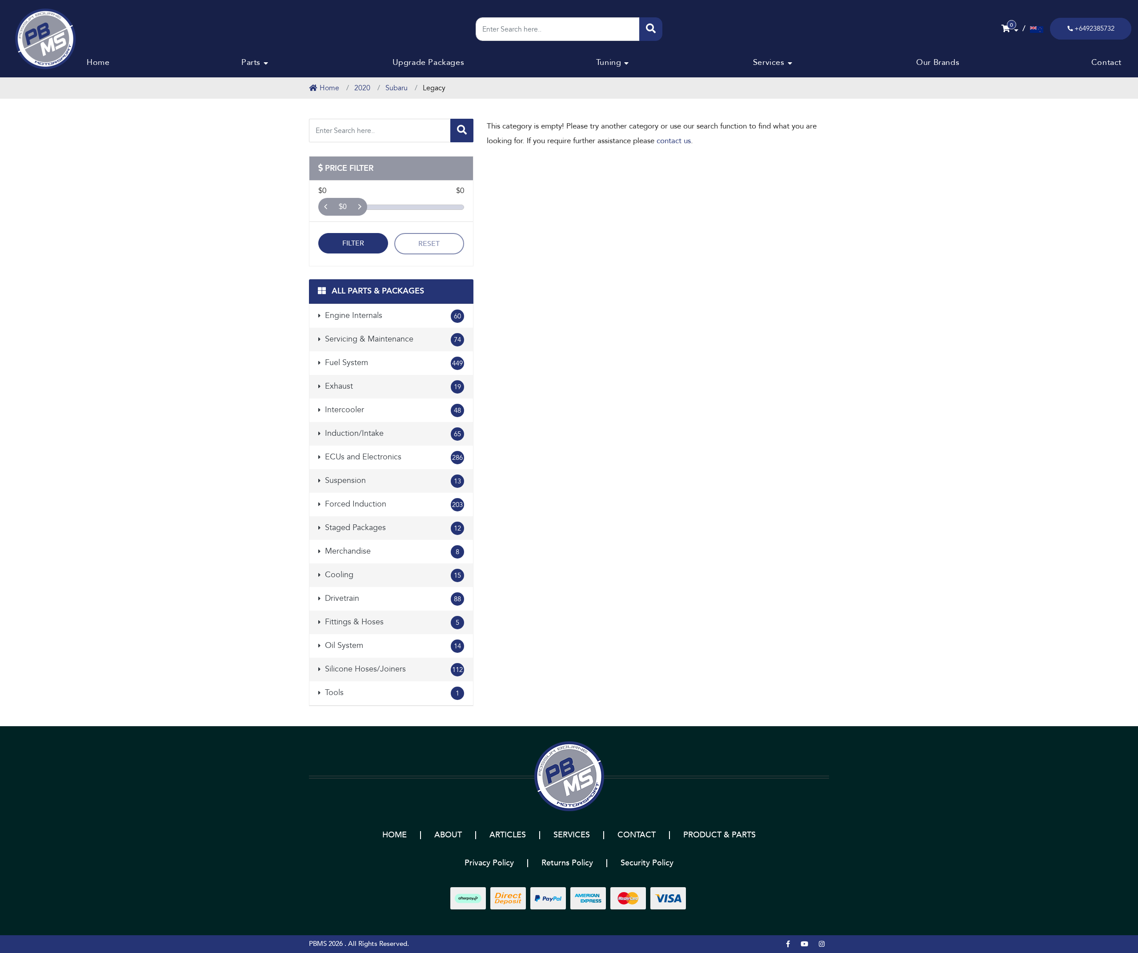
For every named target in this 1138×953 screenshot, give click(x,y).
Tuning (608, 62)
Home (98, 62)
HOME (394, 834)
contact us (674, 141)
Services (769, 62)
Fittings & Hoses (391, 621)
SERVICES (571, 834)
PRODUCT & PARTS (719, 834)
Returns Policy (567, 863)
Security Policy (647, 863)
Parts (250, 62)
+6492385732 (1094, 28)
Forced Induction (393, 504)
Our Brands (937, 62)
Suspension (392, 480)
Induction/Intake (392, 433)
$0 (343, 206)
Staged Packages (392, 527)
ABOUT (448, 834)
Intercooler (392, 409)
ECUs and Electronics (393, 456)
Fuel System (393, 362)
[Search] (650, 29)
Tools (391, 692)
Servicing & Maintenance (392, 339)
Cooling (392, 574)
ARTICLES (507, 834)
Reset (429, 244)
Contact (1106, 62)
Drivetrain (392, 598)
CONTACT (636, 834)
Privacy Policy (489, 863)
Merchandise (391, 551)
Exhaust (392, 386)
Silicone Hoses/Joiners (393, 669)
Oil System (392, 645)
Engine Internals (392, 315)
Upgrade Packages (429, 62)
